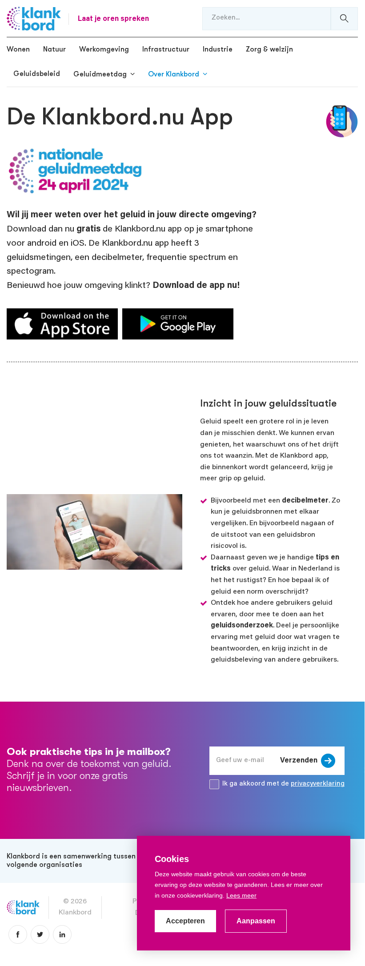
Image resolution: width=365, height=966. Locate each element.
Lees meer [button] (241, 895)
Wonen (18, 49)
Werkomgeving (104, 49)
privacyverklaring (318, 784)
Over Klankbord (173, 74)
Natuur (54, 49)
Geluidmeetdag (100, 74)
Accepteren (185, 921)
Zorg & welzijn (269, 49)
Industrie (218, 49)
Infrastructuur (165, 49)
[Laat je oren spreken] (34, 19)
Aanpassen (256, 921)
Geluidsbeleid (36, 74)
